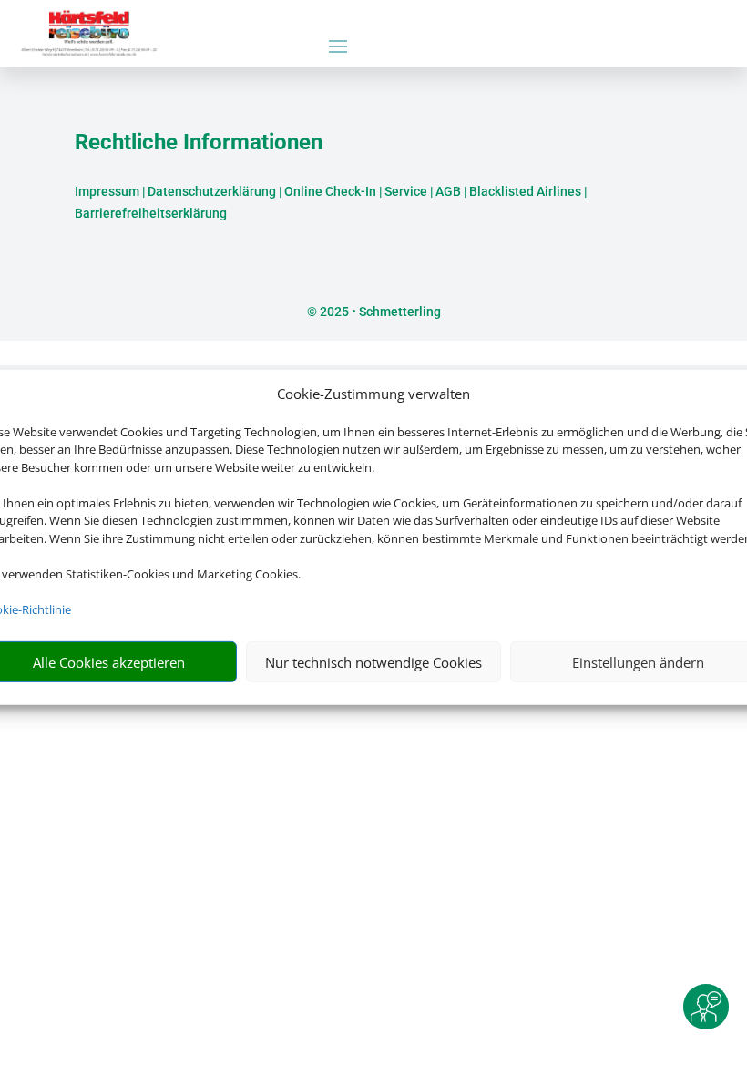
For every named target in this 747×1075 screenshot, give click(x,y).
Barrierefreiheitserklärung (151, 213)
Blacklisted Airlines (525, 191)
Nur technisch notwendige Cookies (373, 662)
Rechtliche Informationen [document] (198, 143)
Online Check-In (330, 191)
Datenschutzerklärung (212, 191)
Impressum (107, 191)
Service (405, 191)
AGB (448, 191)
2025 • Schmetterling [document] (379, 311)
